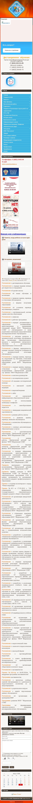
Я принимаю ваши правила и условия (13, 753)
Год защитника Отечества (10, 115)
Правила (5, 465)
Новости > (6, 99)
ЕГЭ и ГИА (6, 113)
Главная (6, 95)
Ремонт (6, 144)
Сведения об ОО (8, 97)
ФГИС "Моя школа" (9, 131)
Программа (6, 677)
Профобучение (8, 149)
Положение (6, 283)
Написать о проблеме (11, 50)
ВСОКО (5, 151)
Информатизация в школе (11, 122)
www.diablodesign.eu (19, 801)
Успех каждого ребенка (10, 135)
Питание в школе (8, 142)
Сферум (6, 133)
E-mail (15, 280)
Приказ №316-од (9, 672)
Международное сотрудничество (12, 140)
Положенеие (7, 286)
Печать (11, 280)
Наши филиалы (8, 101)
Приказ (4, 484)
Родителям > (7, 106)
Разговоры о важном (9, 137)
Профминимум (8, 146)
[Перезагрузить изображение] (3, 765)
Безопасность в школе (10, 119)
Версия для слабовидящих (13, 234)
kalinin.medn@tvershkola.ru (9, 164)
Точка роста (7, 128)
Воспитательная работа (10, 104)
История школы (8, 117)
